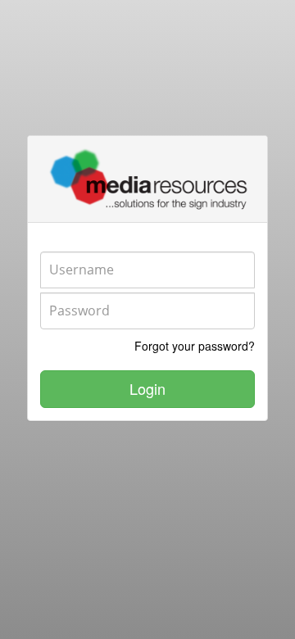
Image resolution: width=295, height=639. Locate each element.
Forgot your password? (194, 346)
